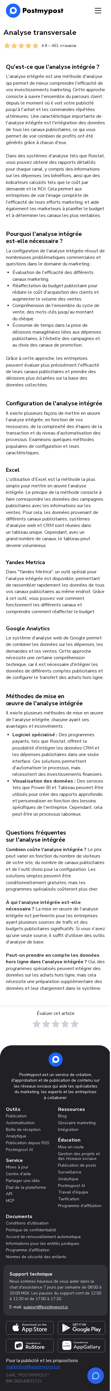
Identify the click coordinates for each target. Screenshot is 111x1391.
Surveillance (69, 1172)
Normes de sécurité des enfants (36, 1257)
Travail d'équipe (73, 1192)
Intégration (68, 1129)
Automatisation (20, 1123)
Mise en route (71, 1147)
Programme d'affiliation (80, 1206)
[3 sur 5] (55, 1024)
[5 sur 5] (74, 1024)
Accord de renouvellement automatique (43, 1237)
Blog (62, 1116)
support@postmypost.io (45, 1307)
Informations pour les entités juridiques (42, 1243)
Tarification (68, 1199)
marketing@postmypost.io (33, 1367)
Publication (16, 1116)
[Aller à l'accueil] (56, 1059)
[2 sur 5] (46, 1024)
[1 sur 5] (36, 1024)
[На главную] (35, 11)
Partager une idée (23, 1180)
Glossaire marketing (77, 1123)
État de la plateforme (26, 1187)
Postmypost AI (19, 1149)
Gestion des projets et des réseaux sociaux (79, 1156)
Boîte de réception (23, 1129)
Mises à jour (17, 1167)
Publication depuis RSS (27, 1143)
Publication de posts (77, 1165)
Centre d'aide (18, 1174)
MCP (10, 1201)
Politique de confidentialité (31, 1230)
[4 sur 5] (65, 1024)
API (9, 1194)
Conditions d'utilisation (27, 1223)
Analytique (16, 1136)
